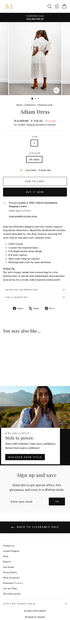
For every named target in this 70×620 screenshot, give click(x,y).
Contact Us (8, 545)
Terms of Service (11, 577)
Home (19, 105)
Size (35, 137)
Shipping (31, 124)
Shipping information (21, 290)
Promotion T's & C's (13, 583)
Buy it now (35, 192)
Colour (35, 153)
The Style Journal (11, 593)
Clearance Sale (45, 105)
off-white (34, 159)
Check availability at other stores (23, 216)
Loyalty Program (11, 551)
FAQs (5, 556)
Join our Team (10, 588)
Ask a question (16, 297)
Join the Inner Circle (19, 604)
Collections (30, 105)
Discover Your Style (25, 457)
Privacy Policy (10, 572)
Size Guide (8, 567)
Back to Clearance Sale (37, 527)
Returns (7, 561)
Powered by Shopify (35, 617)
